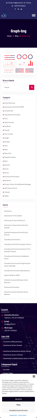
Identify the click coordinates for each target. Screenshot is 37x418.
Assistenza (8, 211)
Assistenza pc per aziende (13, 216)
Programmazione (10, 157)
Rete (6, 161)
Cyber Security (9, 122)
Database (7, 126)
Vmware (7, 192)
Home (9, 36)
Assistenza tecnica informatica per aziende (16, 226)
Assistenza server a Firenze (13, 355)
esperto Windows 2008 (12, 275)
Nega (18, 405)
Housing (6, 142)
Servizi (6, 173)
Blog (16, 36)
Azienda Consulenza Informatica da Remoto (16, 234)
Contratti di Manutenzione (12, 342)
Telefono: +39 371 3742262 (14, 316)
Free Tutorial (8, 134)
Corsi (6, 118)
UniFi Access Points (10, 188)
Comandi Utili (8, 111)
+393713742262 (19, 6)
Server (6, 169)
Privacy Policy (22, 415)
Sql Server (7, 180)
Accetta (18, 399)
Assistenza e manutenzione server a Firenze (19, 358)
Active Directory (9, 103)
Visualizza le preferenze (18, 410)
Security (7, 165)
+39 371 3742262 (10, 329)
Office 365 (7, 153)
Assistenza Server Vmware (12, 345)
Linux (6, 146)
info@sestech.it (10, 322)
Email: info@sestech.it (15, 3)
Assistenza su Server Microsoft (14, 220)
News (6, 149)
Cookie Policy (13, 415)
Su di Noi (6, 370)
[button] (34, 376)
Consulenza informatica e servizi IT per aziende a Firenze (17, 250)
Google (6, 138)
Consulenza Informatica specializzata (17, 271)
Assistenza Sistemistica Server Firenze (17, 351)
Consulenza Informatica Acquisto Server (17, 244)
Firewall (6, 130)
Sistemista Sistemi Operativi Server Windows (16, 293)
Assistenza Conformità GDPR (14, 107)
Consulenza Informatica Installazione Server (16, 257)
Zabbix (6, 196)
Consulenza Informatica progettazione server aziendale (17, 265)
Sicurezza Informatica (11, 177)
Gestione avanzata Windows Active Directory (16, 281)
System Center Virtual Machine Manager (17, 184)
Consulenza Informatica (12, 115)
